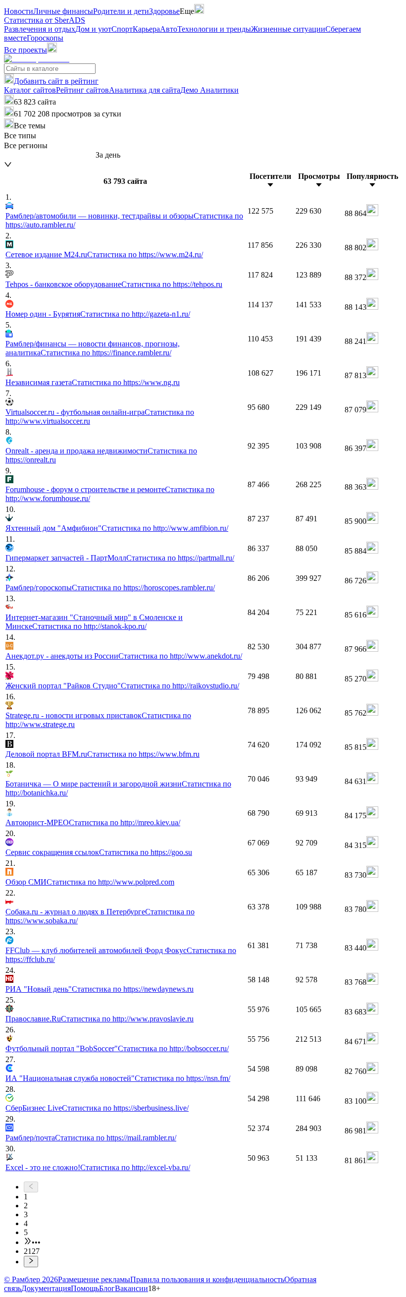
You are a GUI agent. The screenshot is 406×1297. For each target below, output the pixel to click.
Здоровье (164, 11)
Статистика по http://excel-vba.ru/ (135, 1167)
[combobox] (50, 155)
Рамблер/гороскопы (38, 587)
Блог (107, 1288)
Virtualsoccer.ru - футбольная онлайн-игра (75, 412)
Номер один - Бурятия (42, 314)
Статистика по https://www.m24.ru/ (145, 254)
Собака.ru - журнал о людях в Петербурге (75, 911)
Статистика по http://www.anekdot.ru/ (180, 656)
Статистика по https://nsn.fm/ (182, 1078)
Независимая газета (38, 382)
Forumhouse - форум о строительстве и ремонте (85, 489)
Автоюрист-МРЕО (37, 822)
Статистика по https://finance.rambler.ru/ (106, 352)
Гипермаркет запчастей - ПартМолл (65, 558)
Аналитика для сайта (144, 90)
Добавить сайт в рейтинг (56, 81)
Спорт (122, 29)
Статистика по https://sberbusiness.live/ (125, 1108)
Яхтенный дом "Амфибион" (53, 528)
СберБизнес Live (33, 1108)
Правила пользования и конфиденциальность (207, 1279)
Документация (46, 1288)
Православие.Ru (33, 1019)
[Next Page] (213, 1261)
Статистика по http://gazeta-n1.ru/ (135, 314)
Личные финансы (63, 11)
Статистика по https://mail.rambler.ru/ (115, 1137)
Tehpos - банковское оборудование (63, 284)
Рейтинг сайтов (82, 90)
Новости (18, 11)
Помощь (85, 1288)
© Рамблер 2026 (31, 1279)
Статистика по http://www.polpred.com (110, 882)
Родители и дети (121, 11)
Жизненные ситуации (288, 29)
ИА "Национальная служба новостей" (70, 1078)
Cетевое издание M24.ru (46, 254)
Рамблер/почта (30, 1137)
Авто (168, 29)
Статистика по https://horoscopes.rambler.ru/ (143, 587)
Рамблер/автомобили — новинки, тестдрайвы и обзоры (99, 216)
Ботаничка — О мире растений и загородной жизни (93, 784)
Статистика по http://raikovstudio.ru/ (180, 685)
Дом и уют (93, 29)
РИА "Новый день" (38, 989)
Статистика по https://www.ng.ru (126, 382)
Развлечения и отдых (39, 29)
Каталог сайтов (30, 90)
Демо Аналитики (209, 90)
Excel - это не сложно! (42, 1167)
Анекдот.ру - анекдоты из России (61, 656)
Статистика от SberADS (44, 20)
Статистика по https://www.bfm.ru (143, 754)
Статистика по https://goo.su (145, 852)
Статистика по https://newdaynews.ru (133, 989)
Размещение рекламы (94, 1279)
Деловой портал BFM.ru (46, 754)
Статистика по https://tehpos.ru (171, 284)
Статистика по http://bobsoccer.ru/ (173, 1048)
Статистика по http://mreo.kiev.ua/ (124, 822)
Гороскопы (45, 38)
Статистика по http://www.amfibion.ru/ (165, 528)
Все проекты (25, 50)
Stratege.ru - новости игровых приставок (73, 715)
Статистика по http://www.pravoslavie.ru (127, 1019)
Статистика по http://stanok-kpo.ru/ (89, 626)
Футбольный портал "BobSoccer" (61, 1048)
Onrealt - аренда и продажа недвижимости (76, 451)
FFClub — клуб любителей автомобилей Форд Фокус (96, 950)
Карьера (146, 29)
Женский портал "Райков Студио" (63, 685)
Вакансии (131, 1288)
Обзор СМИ (26, 882)
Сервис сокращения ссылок (52, 852)
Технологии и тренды (214, 29)
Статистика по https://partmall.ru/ (180, 558)
